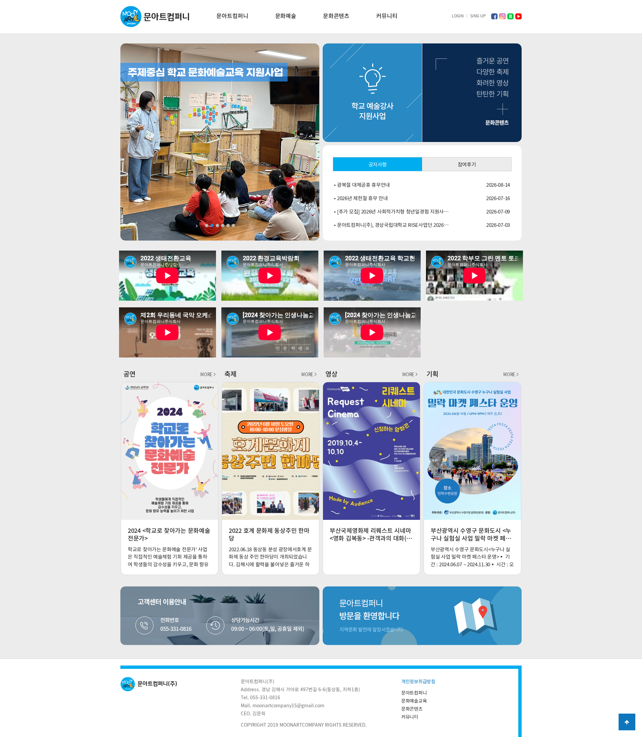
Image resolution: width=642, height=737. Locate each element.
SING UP (478, 16)
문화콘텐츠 (336, 15)
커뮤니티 (386, 15)
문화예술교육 (414, 700)
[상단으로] (627, 722)
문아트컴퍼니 (232, 15)
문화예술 (285, 15)
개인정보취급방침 (418, 681)
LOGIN (458, 16)
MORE (206, 374)
